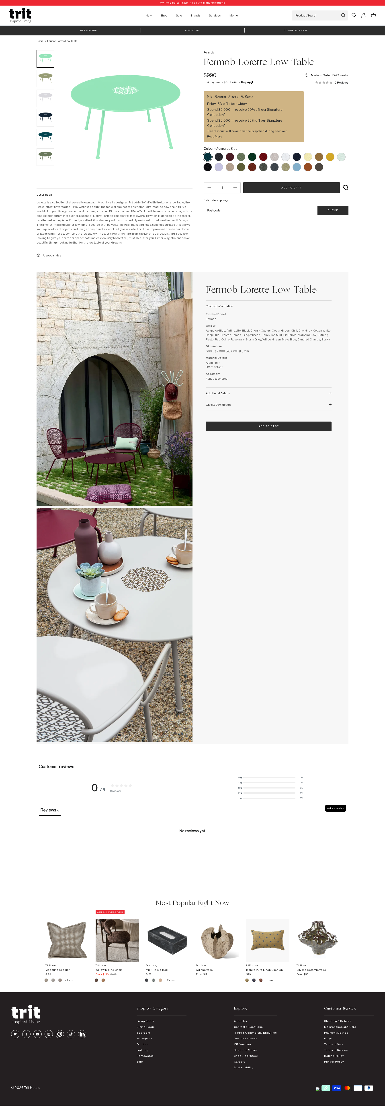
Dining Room (146, 1026)
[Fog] (53, 980)
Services (215, 15)
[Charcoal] (146, 980)
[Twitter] (15, 1034)
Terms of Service (336, 1050)
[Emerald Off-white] (153, 980)
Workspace (144, 1038)
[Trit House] (20, 15)
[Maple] (261, 980)
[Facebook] (26, 1034)
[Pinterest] (60, 1034)
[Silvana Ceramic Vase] (318, 936)
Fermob (209, 52)
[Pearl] (160, 980)
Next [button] (183, 117)
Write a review (335, 808)
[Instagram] (49, 1034)
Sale (179, 15)
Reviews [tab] (50, 810)
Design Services (246, 1038)
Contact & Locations (248, 1026)
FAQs (328, 1038)
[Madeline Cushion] (66, 936)
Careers (240, 1061)
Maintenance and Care (340, 1026)
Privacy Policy (334, 1061)
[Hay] (46, 980)
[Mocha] (96, 980)
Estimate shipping (216, 200)
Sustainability (243, 1067)
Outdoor (143, 1044)
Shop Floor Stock (246, 1055)
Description (44, 194)
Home (40, 41)
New (149, 15)
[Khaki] (247, 980)
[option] (192, 3)
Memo (233, 15)
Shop (163, 15)
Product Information (219, 306)
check (333, 210)
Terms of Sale (333, 1044)
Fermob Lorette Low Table (62, 41)
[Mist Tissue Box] (167, 936)
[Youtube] (37, 1034)
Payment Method (336, 1032)
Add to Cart (291, 187)
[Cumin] (103, 980)
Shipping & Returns (337, 1021)
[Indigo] (254, 980)
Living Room (145, 1021)
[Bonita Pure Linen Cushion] (267, 936)
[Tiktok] (71, 1034)
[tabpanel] (192, 849)
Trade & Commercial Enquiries (255, 1032)
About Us (240, 1021)
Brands (195, 15)
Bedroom (143, 1032)
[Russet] (60, 980)
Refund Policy (334, 1055)
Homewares (145, 1055)
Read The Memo (245, 1050)
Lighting (142, 1050)
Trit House (32, 1088)
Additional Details (218, 393)
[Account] (363, 15)
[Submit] (343, 15)
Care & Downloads (218, 404)
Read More (214, 136)
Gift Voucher (242, 1044)
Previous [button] (68, 117)
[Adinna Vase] (217, 936)
